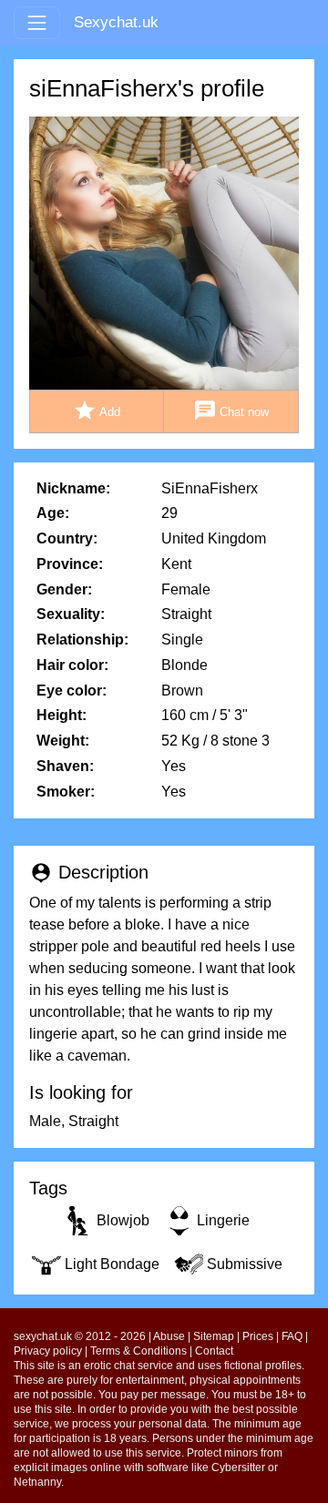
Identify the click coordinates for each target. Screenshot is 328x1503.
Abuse (169, 1336)
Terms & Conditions (138, 1351)
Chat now (231, 410)
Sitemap (213, 1336)
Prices (257, 1336)
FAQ (292, 1336)
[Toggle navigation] (37, 22)
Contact (214, 1351)
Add (96, 410)
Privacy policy (48, 1351)
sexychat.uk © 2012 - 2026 (80, 1336)
